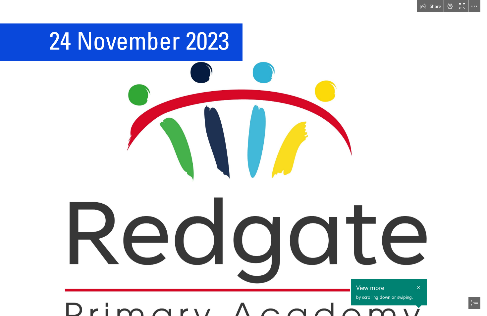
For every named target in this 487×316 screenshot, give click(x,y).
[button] (430, 6)
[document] (243, 158)
